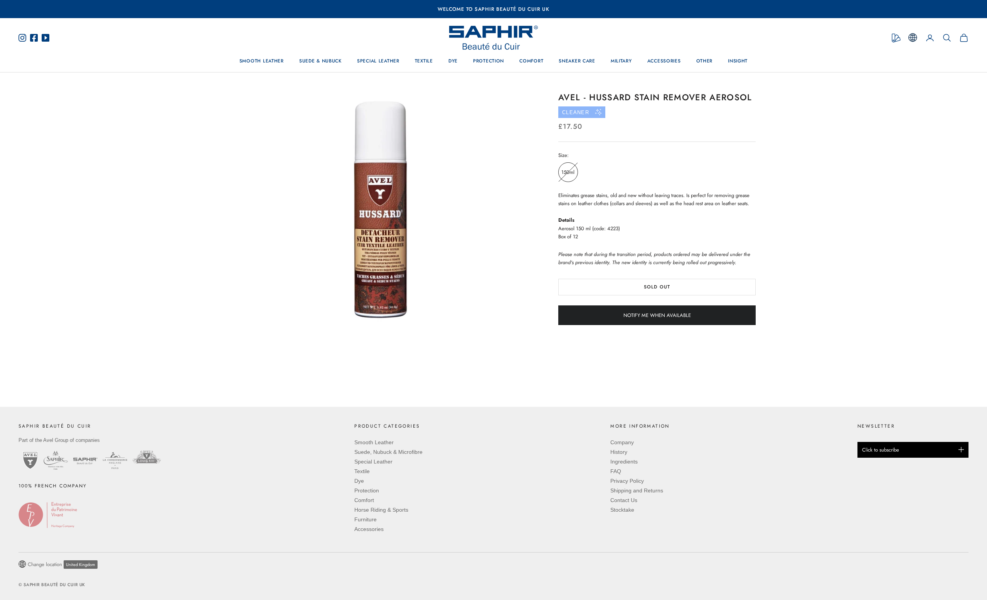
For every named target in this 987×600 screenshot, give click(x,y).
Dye (453, 61)
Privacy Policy (627, 481)
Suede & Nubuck (320, 61)
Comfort (531, 61)
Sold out (657, 286)
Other (704, 61)
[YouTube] (43, 38)
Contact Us (623, 500)
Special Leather (378, 61)
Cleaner (575, 112)
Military (621, 61)
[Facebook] (34, 38)
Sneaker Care (577, 61)
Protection (488, 61)
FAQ (615, 471)
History (618, 452)
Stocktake (622, 510)
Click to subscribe (880, 449)
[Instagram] (24, 38)
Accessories (664, 61)
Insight (738, 61)
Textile (424, 61)
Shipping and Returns (636, 490)
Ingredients (624, 461)
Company (622, 442)
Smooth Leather (261, 61)
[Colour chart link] (896, 38)
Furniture (365, 519)
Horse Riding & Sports (381, 510)
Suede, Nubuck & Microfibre (388, 452)
